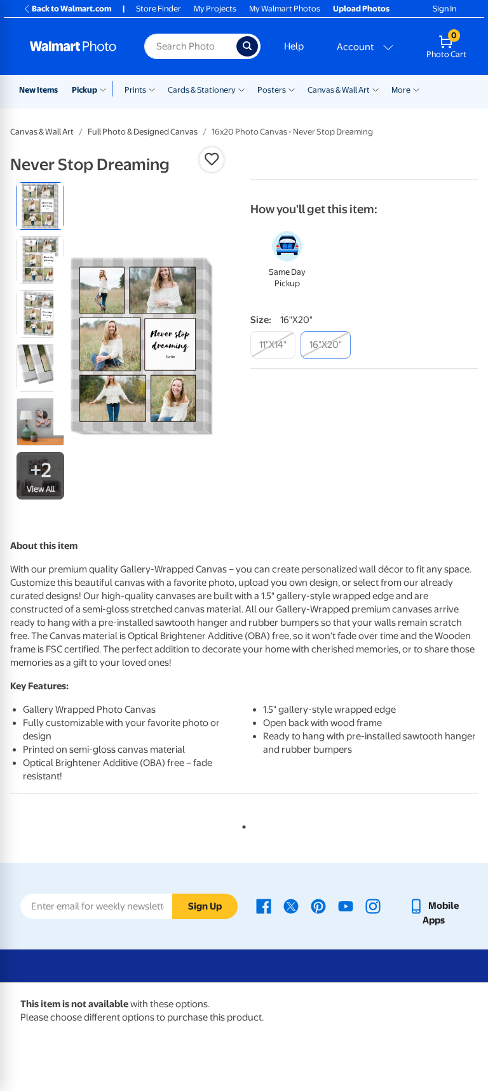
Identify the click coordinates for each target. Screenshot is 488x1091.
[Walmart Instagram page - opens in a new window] (373, 905)
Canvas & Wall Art (339, 90)
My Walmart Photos (284, 8)
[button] (212, 159)
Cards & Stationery (202, 90)
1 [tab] (241, 824)
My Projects (215, 8)
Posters (271, 90)
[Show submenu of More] (416, 88)
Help (294, 46)
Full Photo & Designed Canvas (143, 131)
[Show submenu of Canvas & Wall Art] (375, 88)
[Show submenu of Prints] (152, 88)
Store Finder (158, 8)
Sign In (444, 8)
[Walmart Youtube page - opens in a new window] (345, 905)
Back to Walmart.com (71, 8)
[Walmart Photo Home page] (73, 46)
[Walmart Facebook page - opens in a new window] (263, 905)
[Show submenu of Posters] (291, 88)
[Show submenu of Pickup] (105, 88)
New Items (38, 90)
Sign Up (205, 906)
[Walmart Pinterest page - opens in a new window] (318, 905)
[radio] (40, 206)
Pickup (84, 90)
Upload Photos (361, 8)
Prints (135, 90)
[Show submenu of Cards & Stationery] (241, 88)
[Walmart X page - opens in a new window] (291, 905)
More (400, 90)
